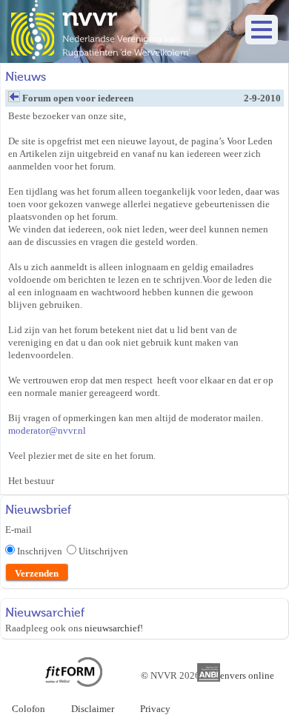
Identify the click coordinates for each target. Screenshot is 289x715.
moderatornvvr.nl (47, 430)
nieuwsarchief (112, 628)
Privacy (155, 708)
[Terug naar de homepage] (100, 55)
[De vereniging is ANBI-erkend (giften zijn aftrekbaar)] (209, 678)
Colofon (28, 708)
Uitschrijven (103, 551)
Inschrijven (42, 551)
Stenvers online (243, 675)
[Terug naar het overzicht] (14, 100)
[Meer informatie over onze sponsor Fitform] (73, 683)
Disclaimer (92, 708)
